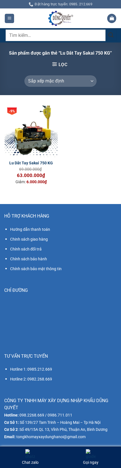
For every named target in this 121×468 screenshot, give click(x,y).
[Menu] (9, 18)
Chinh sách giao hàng (29, 239)
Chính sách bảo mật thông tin (36, 269)
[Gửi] (111, 35)
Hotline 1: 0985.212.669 (31, 369)
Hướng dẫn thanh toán (30, 229)
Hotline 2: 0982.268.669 (31, 379)
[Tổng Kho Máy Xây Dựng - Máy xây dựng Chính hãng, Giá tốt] (60, 18)
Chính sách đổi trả (26, 249)
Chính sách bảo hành (28, 259)
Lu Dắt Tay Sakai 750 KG (31, 163)
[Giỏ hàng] (111, 18)
